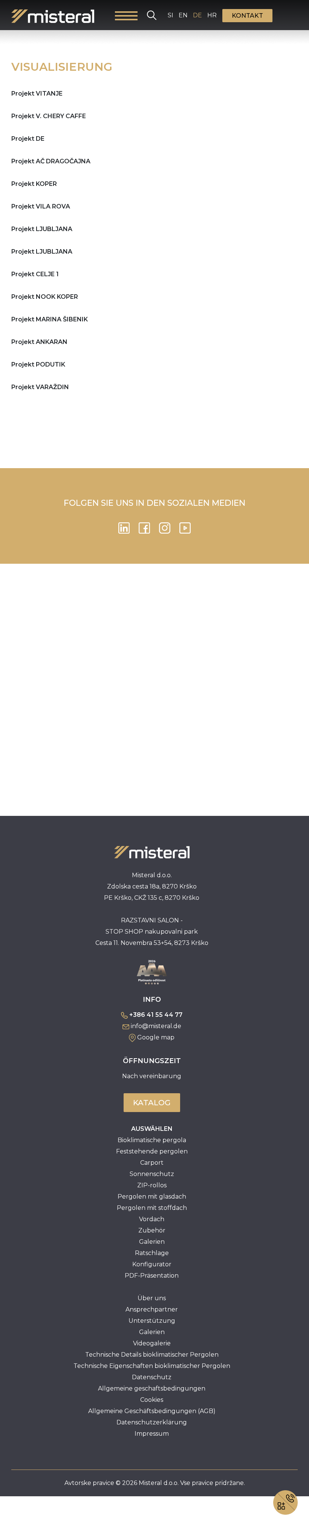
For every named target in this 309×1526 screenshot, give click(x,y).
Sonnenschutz (152, 1174)
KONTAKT (247, 15)
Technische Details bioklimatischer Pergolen (152, 1354)
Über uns (152, 1298)
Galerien (152, 1241)
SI (170, 15)
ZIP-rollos (152, 1185)
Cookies (151, 1399)
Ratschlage (152, 1253)
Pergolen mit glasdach (152, 1196)
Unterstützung (151, 1320)
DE (197, 15)
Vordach (151, 1219)
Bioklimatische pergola (152, 1140)
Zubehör (151, 1230)
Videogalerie (152, 1343)
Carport (152, 1162)
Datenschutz (151, 1377)
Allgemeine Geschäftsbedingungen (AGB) (152, 1411)
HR (212, 15)
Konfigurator (151, 1264)
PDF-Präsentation (152, 1275)
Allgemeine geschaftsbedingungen (151, 1388)
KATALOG (152, 1102)
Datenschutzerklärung (151, 1422)
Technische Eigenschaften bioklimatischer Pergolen (151, 1365)
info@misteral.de (156, 1026)
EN (183, 15)
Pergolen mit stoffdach (152, 1207)
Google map (155, 1037)
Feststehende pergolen (152, 1151)
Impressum (152, 1433)
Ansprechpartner (151, 1309)
